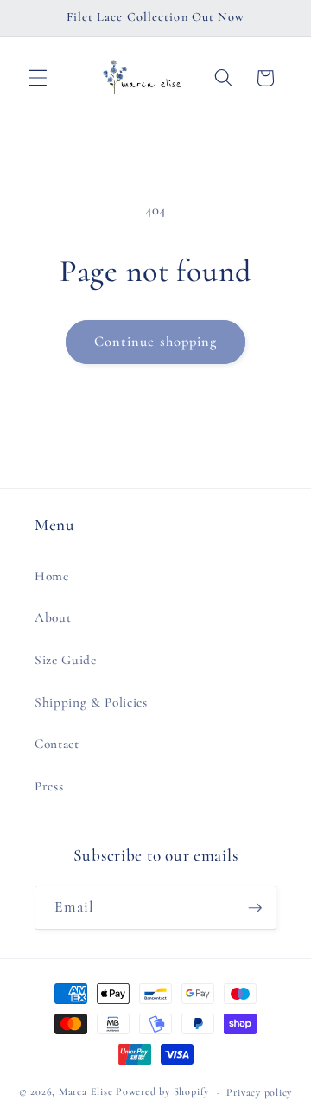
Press (49, 786)
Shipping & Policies (91, 702)
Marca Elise (87, 1092)
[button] (38, 78)
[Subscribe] (255, 908)
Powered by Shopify (162, 1092)
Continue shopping (156, 341)
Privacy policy (259, 1092)
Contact (57, 744)
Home (52, 576)
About (53, 617)
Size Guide (66, 660)
